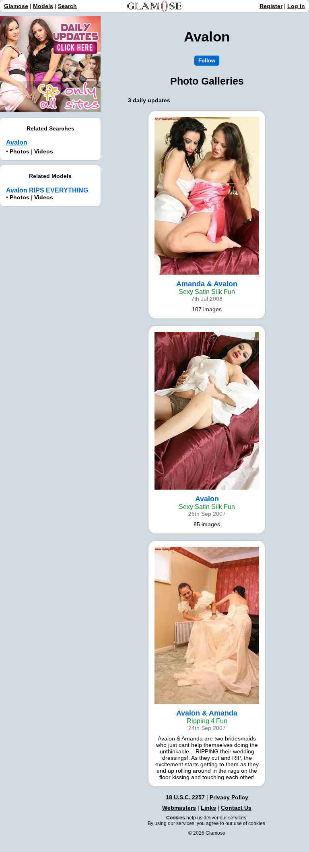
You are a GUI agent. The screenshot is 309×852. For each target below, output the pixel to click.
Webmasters (179, 807)
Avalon (16, 142)
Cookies (175, 818)
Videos (43, 151)
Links (208, 807)
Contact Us (236, 807)
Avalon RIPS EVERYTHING (47, 190)
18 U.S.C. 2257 (185, 797)
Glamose (16, 6)
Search (67, 6)
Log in (296, 6)
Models (43, 6)
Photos (19, 151)
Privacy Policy (229, 797)
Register (271, 6)
